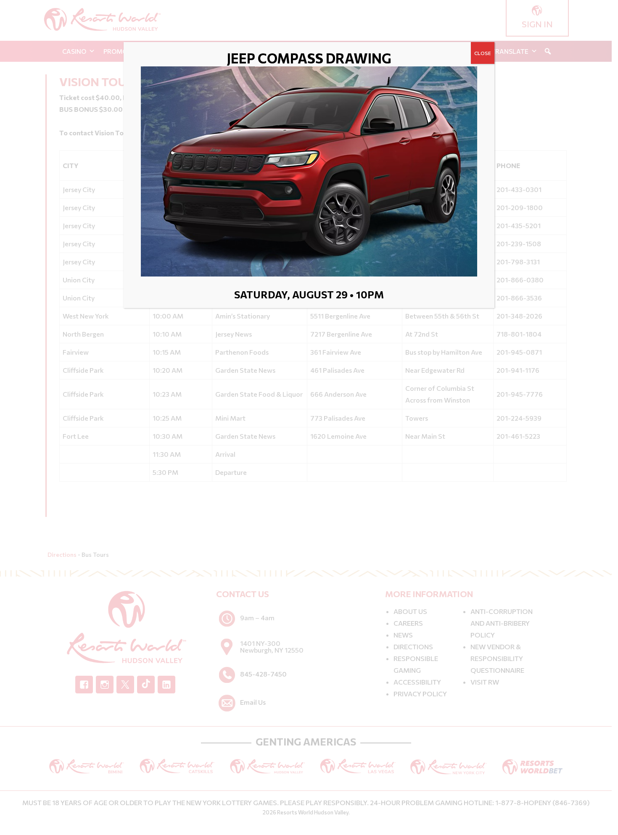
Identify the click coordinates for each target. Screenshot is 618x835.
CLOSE (482, 53)
